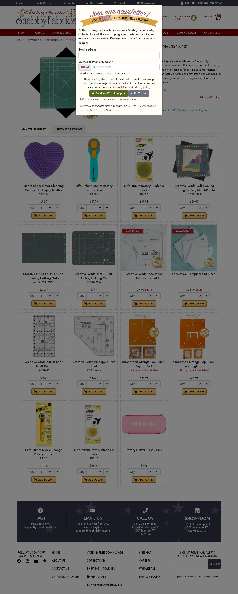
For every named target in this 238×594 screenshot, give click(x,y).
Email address (87, 49)
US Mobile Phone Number (95, 61)
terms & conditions (116, 87)
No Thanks (140, 93)
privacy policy (142, 87)
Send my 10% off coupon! (110, 93)
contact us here (86, 110)
